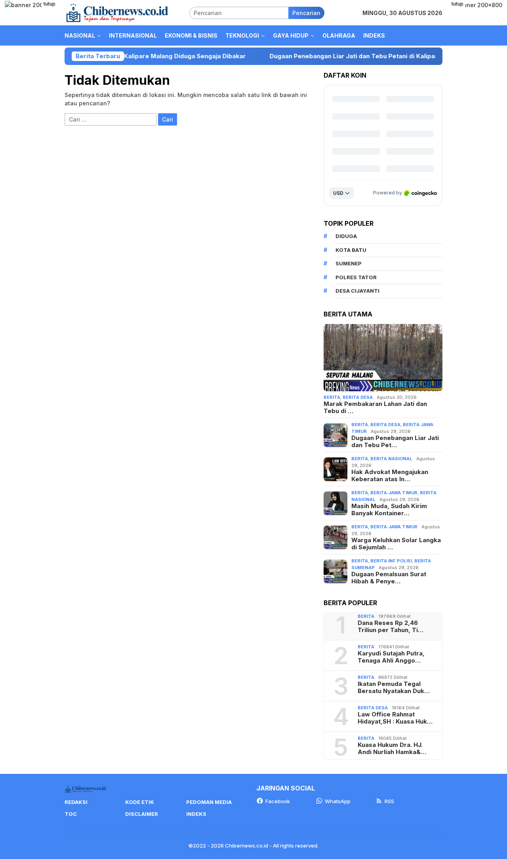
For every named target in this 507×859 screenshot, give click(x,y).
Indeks (196, 814)
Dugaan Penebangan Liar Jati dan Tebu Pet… (395, 441)
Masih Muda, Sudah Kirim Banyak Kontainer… (389, 510)
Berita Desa (358, 397)
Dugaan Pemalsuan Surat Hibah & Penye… (388, 578)
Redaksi (76, 802)
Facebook (277, 801)
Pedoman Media (209, 802)
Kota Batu (350, 250)
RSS (389, 801)
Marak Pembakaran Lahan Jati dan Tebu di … (375, 407)
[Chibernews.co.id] (117, 12)
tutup (49, 4)
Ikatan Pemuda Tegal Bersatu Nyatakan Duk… (394, 687)
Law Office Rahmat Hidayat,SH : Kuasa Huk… (395, 718)
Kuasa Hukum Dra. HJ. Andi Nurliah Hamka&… (392, 748)
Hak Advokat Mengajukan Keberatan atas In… (389, 476)
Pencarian (306, 13)
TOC (71, 814)
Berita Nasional (391, 458)
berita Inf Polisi (391, 561)
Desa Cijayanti (357, 291)
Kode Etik (139, 802)
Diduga (346, 236)
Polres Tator (356, 277)
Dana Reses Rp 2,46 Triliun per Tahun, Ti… (390, 626)
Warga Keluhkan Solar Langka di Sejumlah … (396, 544)
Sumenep (348, 263)
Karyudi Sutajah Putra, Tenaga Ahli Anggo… (391, 657)
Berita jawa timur (393, 492)
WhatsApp (338, 801)
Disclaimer (141, 814)
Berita (332, 397)
